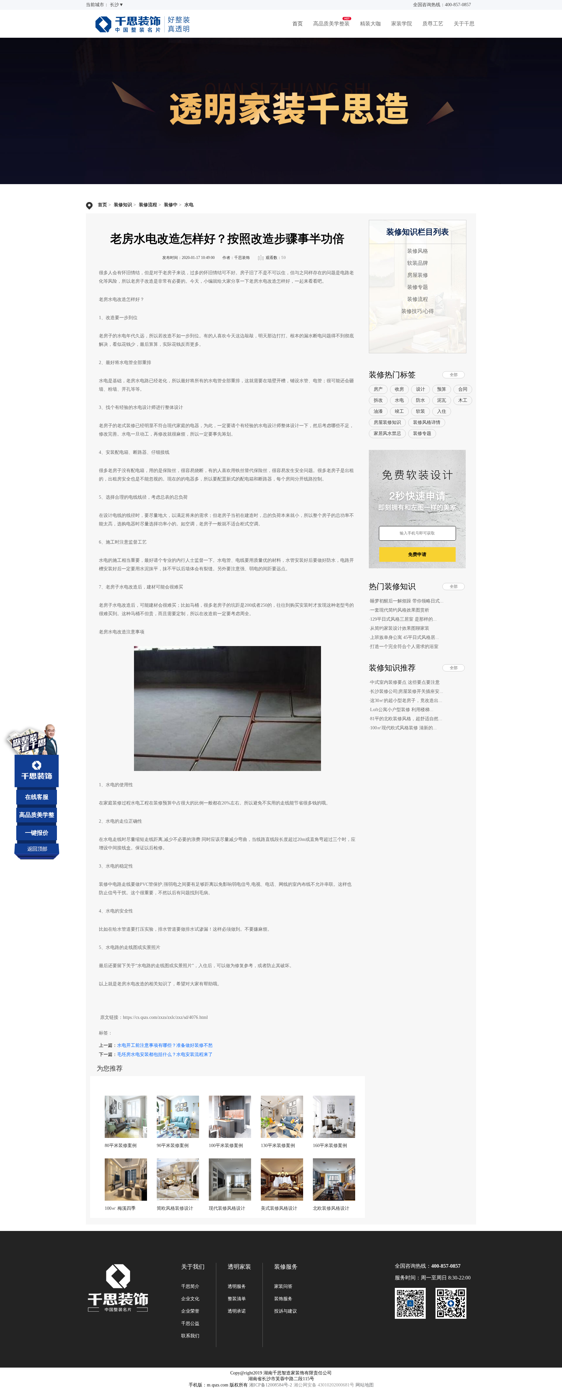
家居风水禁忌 (387, 433)
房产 (378, 389)
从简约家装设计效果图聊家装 (399, 628)
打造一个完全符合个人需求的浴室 (404, 646)
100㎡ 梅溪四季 (120, 1208)
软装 (420, 411)
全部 (454, 374)
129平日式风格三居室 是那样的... (403, 619)
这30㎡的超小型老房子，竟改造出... (406, 700)
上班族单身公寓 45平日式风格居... (404, 637)
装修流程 (148, 204)
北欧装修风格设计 (331, 1208)
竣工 (399, 411)
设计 (420, 389)
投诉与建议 (285, 1311)
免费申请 (417, 554)
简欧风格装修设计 (175, 1208)
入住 (441, 411)
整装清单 (237, 1298)
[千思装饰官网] (142, 29)
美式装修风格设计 (279, 1208)
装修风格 (417, 251)
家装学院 (401, 23)
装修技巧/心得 (417, 311)
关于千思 (464, 23)
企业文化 (190, 1298)
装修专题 (417, 287)
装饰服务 (283, 1298)
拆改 (378, 400)
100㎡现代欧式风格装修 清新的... (403, 727)
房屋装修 (417, 275)
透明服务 (237, 1286)
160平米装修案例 (330, 1145)
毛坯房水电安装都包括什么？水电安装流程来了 (165, 1054)
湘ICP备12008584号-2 (270, 1385)
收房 (399, 389)
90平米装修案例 (173, 1145)
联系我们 (190, 1335)
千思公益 (190, 1323)
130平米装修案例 (278, 1145)
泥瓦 (441, 400)
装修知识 (123, 204)
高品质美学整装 (331, 23)
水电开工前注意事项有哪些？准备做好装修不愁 (165, 1045)
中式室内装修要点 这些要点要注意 (405, 682)
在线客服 (36, 797)
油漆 (378, 411)
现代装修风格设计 (227, 1208)
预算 (441, 389)
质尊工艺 (432, 23)
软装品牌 (417, 263)
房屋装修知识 (387, 422)
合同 (462, 389)
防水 (420, 400)
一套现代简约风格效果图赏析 (399, 610)
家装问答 (283, 1286)
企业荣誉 (190, 1311)
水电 (189, 204)
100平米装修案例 (226, 1145)
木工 (462, 400)
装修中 (171, 204)
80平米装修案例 (121, 1145)
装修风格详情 (426, 422)
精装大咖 (370, 23)
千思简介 (190, 1286)
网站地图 (364, 1385)
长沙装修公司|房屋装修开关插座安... (406, 691)
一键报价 (36, 833)
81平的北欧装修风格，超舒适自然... (406, 718)
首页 (297, 23)
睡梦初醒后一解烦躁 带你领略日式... (407, 601)
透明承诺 (237, 1311)
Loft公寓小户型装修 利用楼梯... (402, 709)
